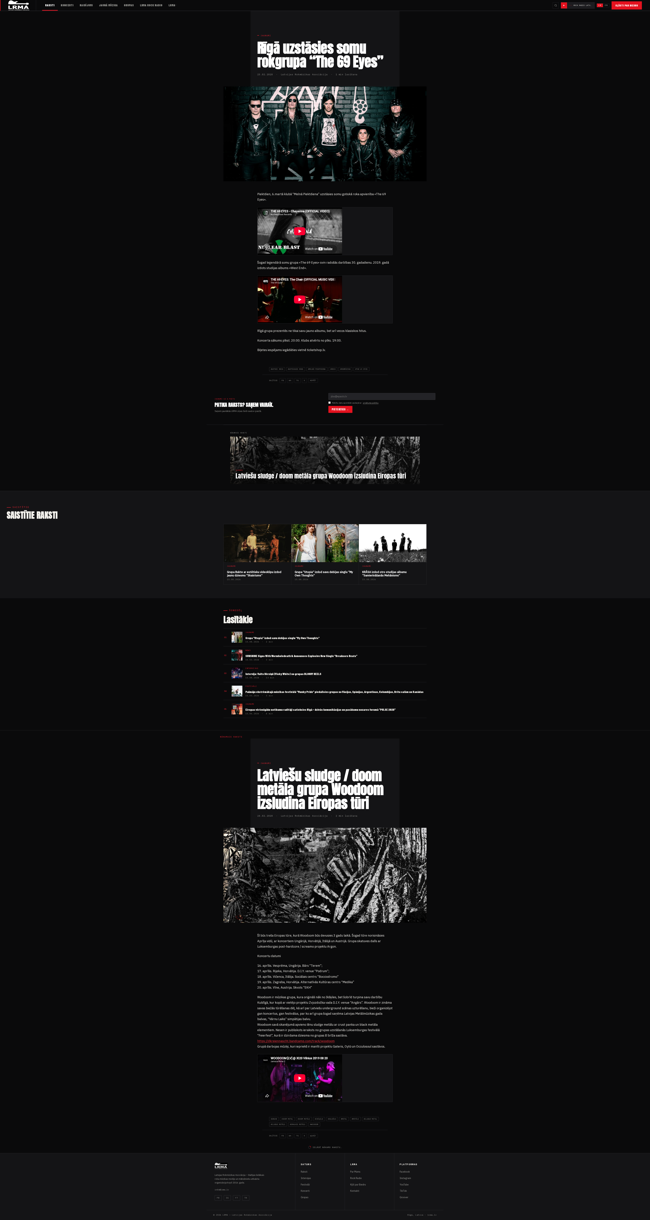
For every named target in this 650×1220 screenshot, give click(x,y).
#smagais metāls (297, 1124)
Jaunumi (266, 35)
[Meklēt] (556, 5)
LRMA (172, 5)
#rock (332, 369)
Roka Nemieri (269, 1174)
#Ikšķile (319, 1119)
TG (297, 380)
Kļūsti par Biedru (626, 5)
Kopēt (313, 380)
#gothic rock (277, 369)
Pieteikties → (340, 409)
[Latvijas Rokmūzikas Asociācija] (22, 5)
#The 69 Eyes (361, 369)
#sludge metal (370, 1119)
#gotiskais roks (295, 369)
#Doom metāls (304, 1119)
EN (606, 5)
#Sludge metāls (278, 1124)
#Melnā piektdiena (317, 369)
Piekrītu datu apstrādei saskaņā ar (355, 403)
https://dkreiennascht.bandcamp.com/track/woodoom (296, 1041)
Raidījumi (86, 5)
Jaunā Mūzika (108, 5)
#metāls (355, 1119)
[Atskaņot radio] (564, 5)
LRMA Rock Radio (151, 5)
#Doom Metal (287, 1119)
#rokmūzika (345, 369)
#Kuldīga (332, 1119)
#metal (344, 1119)
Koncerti (67, 5)
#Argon (274, 1119)
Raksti (50, 5)
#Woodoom (314, 1124)
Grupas (129, 5)
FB (282, 380)
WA (290, 380)
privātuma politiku (370, 403)
